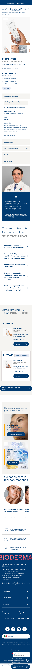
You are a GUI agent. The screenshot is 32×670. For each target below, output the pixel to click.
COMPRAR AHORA (20, 3)
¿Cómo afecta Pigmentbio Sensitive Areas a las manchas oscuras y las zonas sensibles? (15, 256)
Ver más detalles (9, 135)
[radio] (6, 88)
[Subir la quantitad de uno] (8, 667)
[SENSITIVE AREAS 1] (6, 49)
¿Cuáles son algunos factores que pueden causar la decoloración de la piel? (14, 288)
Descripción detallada (11, 96)
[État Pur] (26, 583)
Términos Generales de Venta (10, 642)
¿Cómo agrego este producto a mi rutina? (14, 265)
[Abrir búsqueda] (6, 9)
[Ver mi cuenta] (26, 9)
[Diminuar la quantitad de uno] (4, 667)
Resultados (7, 155)
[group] (16, 31)
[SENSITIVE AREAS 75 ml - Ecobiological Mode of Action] (23, 49)
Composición (8, 142)
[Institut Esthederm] (16, 583)
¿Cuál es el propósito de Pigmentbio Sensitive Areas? (14, 246)
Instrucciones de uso (11, 148)
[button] (29, 9)
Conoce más (14, 549)
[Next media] (27, 41)
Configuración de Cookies (23, 644)
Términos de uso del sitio (8, 644)
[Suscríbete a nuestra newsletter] (28, 618)
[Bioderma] (6, 583)
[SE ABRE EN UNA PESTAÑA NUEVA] (6, 566)
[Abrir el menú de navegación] (3, 9)
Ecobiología (8, 161)
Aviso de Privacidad (24, 642)
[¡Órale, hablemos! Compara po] (27, 660)
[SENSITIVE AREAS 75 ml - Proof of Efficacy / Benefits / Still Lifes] (15, 49)
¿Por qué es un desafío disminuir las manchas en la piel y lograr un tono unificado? (14, 276)
